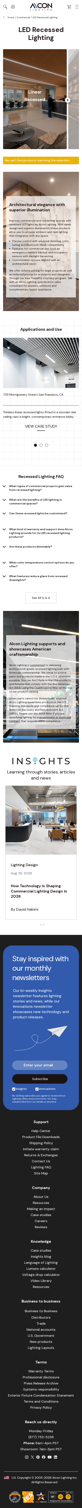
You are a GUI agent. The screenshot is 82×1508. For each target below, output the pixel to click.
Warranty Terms (41, 1371)
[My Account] (13, 7)
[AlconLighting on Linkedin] (55, 1457)
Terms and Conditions (41, 1401)
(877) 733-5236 (41, 1437)
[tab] (38, 925)
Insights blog (41, 1256)
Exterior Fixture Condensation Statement (41, 1395)
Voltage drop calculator (41, 1274)
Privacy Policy (41, 1407)
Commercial (23, 17)
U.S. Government (41, 1335)
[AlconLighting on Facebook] (43, 1457)
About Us (41, 1196)
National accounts (41, 1329)
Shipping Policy (41, 1143)
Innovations (47, 1089)
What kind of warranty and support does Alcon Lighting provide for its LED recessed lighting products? (41, 533)
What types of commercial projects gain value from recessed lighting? (40, 488)
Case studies (41, 1215)
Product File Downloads (41, 1137)
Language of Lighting (41, 1262)
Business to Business (41, 1311)
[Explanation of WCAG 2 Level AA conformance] (60, 1497)
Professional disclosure (41, 1377)
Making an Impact (41, 1209)
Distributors (41, 1317)
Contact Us (41, 1161)
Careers (41, 1221)
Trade (41, 1323)
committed (37, 665)
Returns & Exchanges (41, 1155)
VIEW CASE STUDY (41, 426)
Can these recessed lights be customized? (38, 513)
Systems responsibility (41, 1389)
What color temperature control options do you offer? (41, 564)
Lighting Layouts (41, 1347)
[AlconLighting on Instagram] (27, 1457)
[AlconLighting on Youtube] (49, 1457)
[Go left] (67, 100)
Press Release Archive (41, 1383)
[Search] (5, 7)
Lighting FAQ (41, 1167)
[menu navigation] (76, 7)
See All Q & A (41, 598)
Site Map (41, 1173)
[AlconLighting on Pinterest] (38, 1457)
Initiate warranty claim (41, 1149)
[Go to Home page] (41, 7)
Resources (41, 1203)
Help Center (41, 1131)
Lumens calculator (41, 1268)
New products (41, 1341)
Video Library (41, 1280)
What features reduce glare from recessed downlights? (38, 578)
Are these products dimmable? (30, 546)
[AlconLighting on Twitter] (32, 1457)
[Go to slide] (35, 445)
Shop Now (35, 114)
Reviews (41, 1227)
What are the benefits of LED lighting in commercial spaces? (35, 501)
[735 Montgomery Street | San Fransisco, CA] (41, 363)
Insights (21, 1089)
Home (11, 17)
